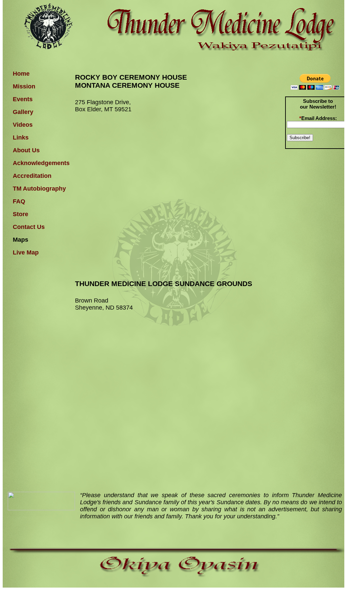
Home (21, 73)
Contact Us (29, 227)
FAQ (19, 201)
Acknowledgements (40, 163)
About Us (26, 150)
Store (20, 214)
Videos (23, 124)
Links (21, 137)
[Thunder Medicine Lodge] (41, 508)
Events (23, 99)
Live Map (26, 252)
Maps (20, 239)
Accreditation (32, 175)
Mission (24, 86)
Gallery (23, 112)
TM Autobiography (39, 188)
